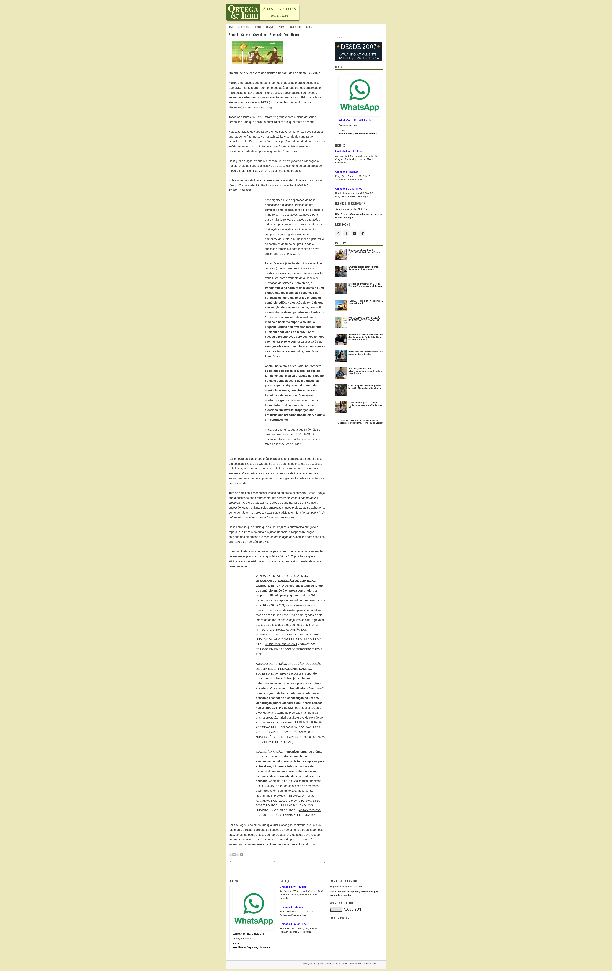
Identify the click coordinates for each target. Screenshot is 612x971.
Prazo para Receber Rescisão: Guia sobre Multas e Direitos (365, 352)
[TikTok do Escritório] (362, 233)
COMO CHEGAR (295, 27)
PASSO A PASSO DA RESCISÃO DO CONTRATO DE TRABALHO (364, 319)
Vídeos (281, 27)
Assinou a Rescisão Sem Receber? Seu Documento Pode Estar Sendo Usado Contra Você (365, 337)
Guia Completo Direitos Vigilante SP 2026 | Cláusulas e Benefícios (364, 386)
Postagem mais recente (239, 862)
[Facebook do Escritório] (346, 233)
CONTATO (310, 27)
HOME (231, 27)
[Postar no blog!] (234, 854)
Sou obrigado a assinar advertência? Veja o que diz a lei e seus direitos (365, 371)
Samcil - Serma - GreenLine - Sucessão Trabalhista (264, 35)
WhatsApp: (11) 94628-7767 (355, 120)
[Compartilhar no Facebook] (241, 854)
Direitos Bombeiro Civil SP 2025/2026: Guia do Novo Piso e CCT (364, 252)
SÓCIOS (258, 27)
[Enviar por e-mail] (230, 854)
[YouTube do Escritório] (354, 233)
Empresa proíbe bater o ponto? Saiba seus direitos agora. (363, 268)
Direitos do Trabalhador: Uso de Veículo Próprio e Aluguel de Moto (365, 285)
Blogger (379, 423)
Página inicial (278, 862)
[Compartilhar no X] (237, 854)
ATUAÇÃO (269, 27)
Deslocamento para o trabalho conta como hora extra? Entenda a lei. (365, 405)
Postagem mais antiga (317, 862)
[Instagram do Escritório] (338, 233)
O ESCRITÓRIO (244, 27)
